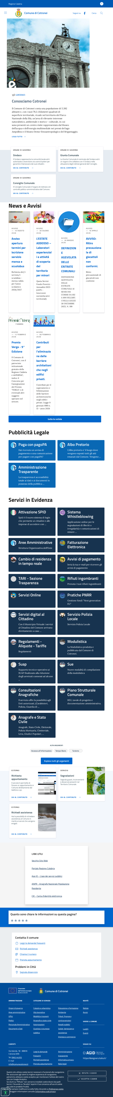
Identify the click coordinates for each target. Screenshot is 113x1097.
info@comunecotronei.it (18, 1064)
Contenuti (20, 94)
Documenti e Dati (15, 1028)
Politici (11, 1020)
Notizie (85, 1008)
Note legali (62, 1063)
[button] (15, 3)
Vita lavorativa (39, 1012)
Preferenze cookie (56, 1088)
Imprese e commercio (67, 1036)
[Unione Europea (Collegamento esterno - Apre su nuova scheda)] (21, 991)
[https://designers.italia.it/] (93, 1052)
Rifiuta (89, 1073)
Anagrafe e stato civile (42, 1020)
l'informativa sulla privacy (45, 1091)
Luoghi (85, 1028)
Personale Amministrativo (19, 1024)
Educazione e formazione (68, 1008)
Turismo (75, 750)
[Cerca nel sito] (101, 13)
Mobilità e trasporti (41, 1016)
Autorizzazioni (39, 1024)
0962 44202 (17, 1057)
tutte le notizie (55, 419)
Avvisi (85, 1012)
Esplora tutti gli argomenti (56, 761)
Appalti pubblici (64, 1024)
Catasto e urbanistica (41, 1008)
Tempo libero (60, 750)
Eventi (85, 1033)
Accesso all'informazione (41, 750)
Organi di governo (16, 1008)
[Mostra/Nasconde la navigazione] (5, 12)
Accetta (89, 1078)
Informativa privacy (66, 1059)
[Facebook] (83, 13)
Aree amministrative (17, 1012)
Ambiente (62, 1012)
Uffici (11, 1016)
